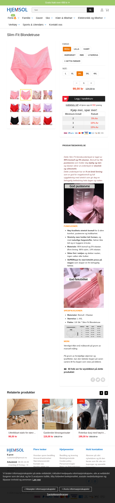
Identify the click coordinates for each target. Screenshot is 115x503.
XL (72, 74)
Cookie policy (65, 461)
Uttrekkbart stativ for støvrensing (24, 433)
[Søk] (90, 9)
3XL (87, 74)
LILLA (76, 49)
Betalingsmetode (67, 458)
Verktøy (13, 24)
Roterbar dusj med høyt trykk (93, 433)
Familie (26, 18)
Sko (48, 18)
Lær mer (37, 479)
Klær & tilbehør (64, 18)
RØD (82, 55)
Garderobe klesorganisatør (56, 433)
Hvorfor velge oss (41, 466)
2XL (79, 74)
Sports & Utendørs (33, 24)
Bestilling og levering (69, 455)
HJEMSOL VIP (72, 105)
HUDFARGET (69, 55)
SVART (86, 49)
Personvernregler (67, 464)
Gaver (39, 18)
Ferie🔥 (12, 18)
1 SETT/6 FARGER (72, 61)
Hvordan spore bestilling (44, 455)
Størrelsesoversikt (41, 461)
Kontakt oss (55, 24)
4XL (95, 74)
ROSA (67, 49)
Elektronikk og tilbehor (90, 18)
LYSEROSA (93, 55)
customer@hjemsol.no (17, 457)
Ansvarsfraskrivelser (42, 458)
